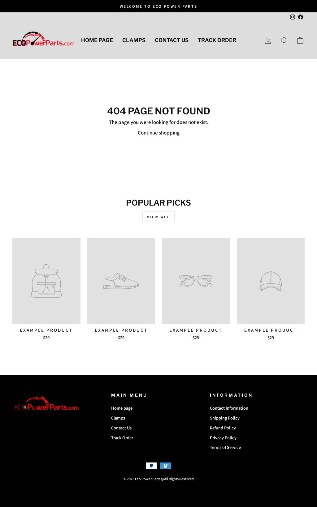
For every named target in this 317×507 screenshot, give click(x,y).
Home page (97, 40)
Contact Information (229, 408)
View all (158, 217)
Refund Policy (223, 428)
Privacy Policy (223, 438)
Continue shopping (159, 132)
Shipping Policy (225, 418)
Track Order (217, 40)
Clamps (133, 40)
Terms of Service (225, 447)
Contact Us (172, 40)
